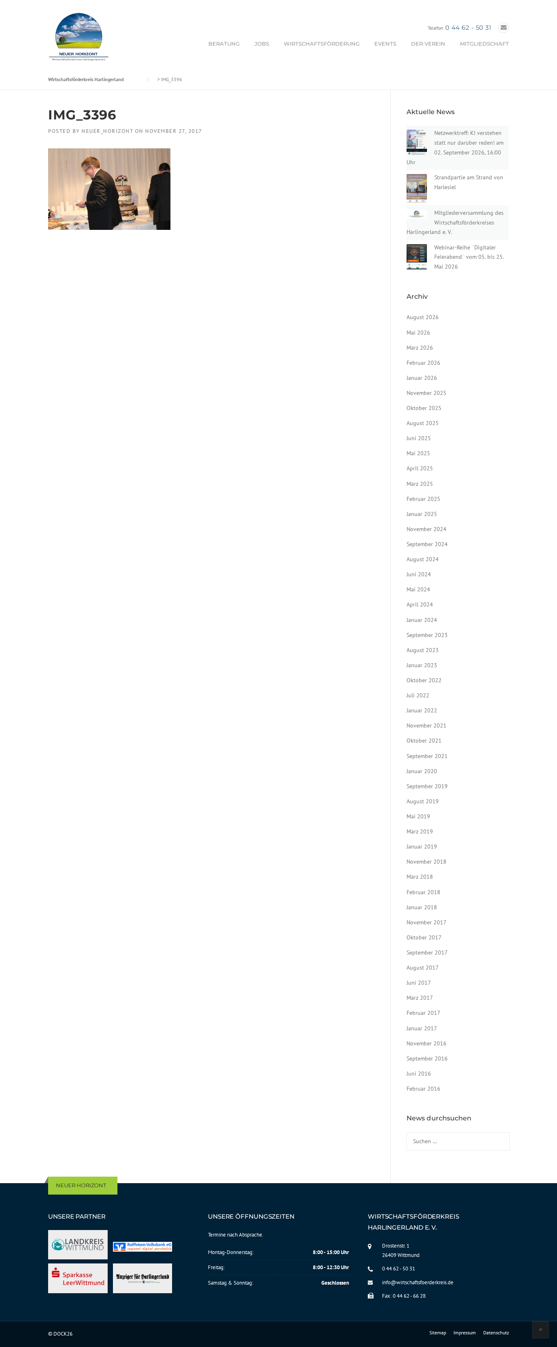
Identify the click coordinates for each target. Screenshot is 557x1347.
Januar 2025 (422, 514)
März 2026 (420, 347)
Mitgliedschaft (484, 43)
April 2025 (420, 468)
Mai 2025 (418, 453)
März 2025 (420, 483)
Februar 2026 (423, 362)
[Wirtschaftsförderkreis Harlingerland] (79, 38)
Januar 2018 (422, 907)
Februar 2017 (423, 1012)
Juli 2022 (418, 695)
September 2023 (427, 635)
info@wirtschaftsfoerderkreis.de (417, 1282)
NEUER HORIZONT (81, 1185)
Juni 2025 (419, 438)
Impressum (464, 1332)
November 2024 (426, 529)
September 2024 (427, 544)
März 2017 (420, 997)
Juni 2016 (419, 1073)
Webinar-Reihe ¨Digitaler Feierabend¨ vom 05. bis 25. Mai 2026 (469, 257)
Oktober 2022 (424, 680)
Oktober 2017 (424, 937)
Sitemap (437, 1332)
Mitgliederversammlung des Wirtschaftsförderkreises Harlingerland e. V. (455, 222)
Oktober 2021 (424, 740)
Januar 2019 (422, 846)
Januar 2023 (422, 665)
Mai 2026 (418, 332)
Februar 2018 (423, 892)
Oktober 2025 (424, 408)
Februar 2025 (423, 499)
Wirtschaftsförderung (322, 43)
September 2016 (427, 1058)
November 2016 (426, 1043)
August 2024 (423, 559)
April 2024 (420, 604)
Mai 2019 (418, 816)
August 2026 (423, 317)
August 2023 (423, 650)
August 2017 (423, 967)
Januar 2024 (422, 620)
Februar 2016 (423, 1088)
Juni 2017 (419, 982)
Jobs (261, 43)
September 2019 (427, 786)
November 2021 (426, 725)
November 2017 (426, 922)
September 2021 (427, 756)
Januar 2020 (422, 771)
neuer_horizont (107, 131)
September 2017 (427, 952)
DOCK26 (63, 1333)
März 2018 (420, 876)
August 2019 (423, 801)
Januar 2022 (422, 710)
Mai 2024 (418, 589)
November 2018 (426, 861)
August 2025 (423, 423)
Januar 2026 (422, 377)
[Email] (503, 27)
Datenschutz (496, 1332)
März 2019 (420, 831)
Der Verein (428, 43)
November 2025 (426, 393)
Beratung (224, 43)
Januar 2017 (422, 1028)
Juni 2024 (419, 574)
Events (385, 43)
